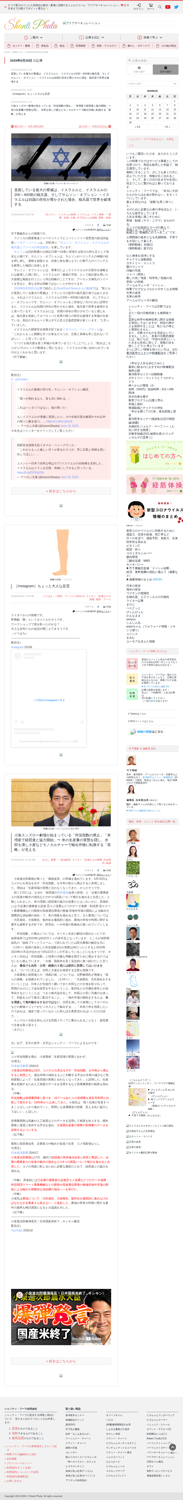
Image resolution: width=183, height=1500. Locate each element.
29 (175, 118)
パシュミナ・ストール (158, 1424)
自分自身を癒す (138, 396)
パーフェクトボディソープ (161, 1447)
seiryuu (131, 619)
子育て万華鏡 (138, 1115)
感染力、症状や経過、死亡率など (147, 534)
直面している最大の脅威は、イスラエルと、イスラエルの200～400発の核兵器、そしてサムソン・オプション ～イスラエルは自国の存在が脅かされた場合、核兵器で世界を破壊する (60, 77)
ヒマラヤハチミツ (75, 1466)
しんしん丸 (133, 622)
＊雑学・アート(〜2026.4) (70, 596)
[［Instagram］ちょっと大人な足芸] (61, 553)
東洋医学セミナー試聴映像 (145, 374)
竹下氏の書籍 (73, 1429)
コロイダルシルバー (139, 553)
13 (160, 109)
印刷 (108, 225)
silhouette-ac (72, 183)
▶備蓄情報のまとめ (139, 579)
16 (130, 114)
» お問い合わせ (13, 1480)
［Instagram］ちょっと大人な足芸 (30, 93)
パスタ (109, 1420)
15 (175, 109)
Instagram (17, 647)
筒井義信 (63, 892)
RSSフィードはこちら (142, 721)
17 (137, 114)
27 (160, 118)
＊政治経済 (64, 859)
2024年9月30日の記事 (28, 288)
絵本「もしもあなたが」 (78, 1433)
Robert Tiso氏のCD (157, 1438)
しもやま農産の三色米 (117, 1429)
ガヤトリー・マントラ (140, 263)
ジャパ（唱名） (136, 274)
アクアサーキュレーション (161, 1457)
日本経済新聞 (19, 1065)
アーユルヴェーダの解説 (142, 300)
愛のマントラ (135, 266)
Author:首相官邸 (63, 828)
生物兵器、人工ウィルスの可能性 (147, 596)
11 (145, 109)
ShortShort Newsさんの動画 (75, 288)
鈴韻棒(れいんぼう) (157, 1433)
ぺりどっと (133, 608)
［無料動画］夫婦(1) (139, 244)
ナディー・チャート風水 (119, 1452)
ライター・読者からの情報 (87, 859)
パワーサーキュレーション (161, 1452)
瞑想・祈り (133, 549)
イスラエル (83, 214)
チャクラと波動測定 (139, 259)
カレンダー (71, 1452)
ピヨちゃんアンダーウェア (161, 1415)
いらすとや (67, 579)
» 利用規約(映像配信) (16, 1476)
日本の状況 (133, 585)
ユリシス (132, 633)
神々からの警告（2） (142, 385)
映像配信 (168, 777)
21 (167, 114)
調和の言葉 (71, 1447)
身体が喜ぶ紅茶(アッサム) (79, 1471)
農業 (53, 859)
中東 (73, 217)
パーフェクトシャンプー (159, 1443)
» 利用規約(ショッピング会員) (21, 1472)
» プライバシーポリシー (18, 1463)
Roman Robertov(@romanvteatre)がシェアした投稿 (48, 741)
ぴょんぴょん (135, 611)
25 (145, 118)
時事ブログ (18, 52)
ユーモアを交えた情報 (140, 641)
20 (160, 114)
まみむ (130, 637)
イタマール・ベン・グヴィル (81, 329)
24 (137, 118)
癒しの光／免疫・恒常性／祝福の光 (149, 277)
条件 (153, 701)
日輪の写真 (133, 270)
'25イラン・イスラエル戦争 (60, 214)
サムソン (19, 251)
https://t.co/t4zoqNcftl (59, 421)
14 (167, 109)
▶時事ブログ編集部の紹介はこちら (143, 810)
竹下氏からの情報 (87, 217)
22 (175, 114)
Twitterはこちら (138, 713)
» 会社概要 (10, 1458)
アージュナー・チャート (78, 1438)
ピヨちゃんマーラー (157, 1420)
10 (137, 109)
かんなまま (133, 615)
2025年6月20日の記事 (37, 52)
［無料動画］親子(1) (139, 248)
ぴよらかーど (113, 1461)
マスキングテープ (115, 1471)
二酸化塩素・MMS (138, 560)
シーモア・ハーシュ (27, 242)
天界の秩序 (133, 296)
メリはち (48, 596)
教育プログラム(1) (145, 400)
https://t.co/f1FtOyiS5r (30, 472)
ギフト (150, 1466)
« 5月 (137, 127)
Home (7, 52)
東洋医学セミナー (152, 777)
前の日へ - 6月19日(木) (28, 126)
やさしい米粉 (113, 1433)
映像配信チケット (75, 1420)
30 (130, 122)
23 (130, 118)
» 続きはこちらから (61, 491)
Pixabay (59, 183)
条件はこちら (103, 229)
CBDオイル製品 (155, 1461)
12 (152, 109)
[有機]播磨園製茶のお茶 (118, 1424)
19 (152, 114)
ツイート (89, 225)
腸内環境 (132, 556)
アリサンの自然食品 (76, 1480)
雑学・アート (103, 599)
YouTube (17, 1230)
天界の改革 (133, 292)
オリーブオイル (114, 1415)
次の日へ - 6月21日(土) (93, 126)
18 (145, 114)
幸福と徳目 (135, 404)
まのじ (46, 859)
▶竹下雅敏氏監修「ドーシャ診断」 (149, 568)
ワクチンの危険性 (137, 593)
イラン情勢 (97, 214)
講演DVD (70, 1424)
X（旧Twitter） (20, 379)
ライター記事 (135, 600)
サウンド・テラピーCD (159, 1429)
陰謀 (108, 863)
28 (167, 118)
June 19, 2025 (69, 425)
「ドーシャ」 (146, 285)
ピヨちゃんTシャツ (116, 1475)
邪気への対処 (135, 281)
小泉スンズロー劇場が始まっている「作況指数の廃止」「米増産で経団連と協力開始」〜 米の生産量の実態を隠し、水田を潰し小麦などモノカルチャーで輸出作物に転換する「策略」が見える (61, 109)
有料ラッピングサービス (159, 1471)
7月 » (167, 127)
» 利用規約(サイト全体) (17, 1467)
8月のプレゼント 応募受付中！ (25, 6)
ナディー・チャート (76, 1443)
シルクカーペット (115, 1457)
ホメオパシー (135, 564)
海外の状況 (133, 589)
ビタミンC (133, 545)
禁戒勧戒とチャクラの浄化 (145, 407)
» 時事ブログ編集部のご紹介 (20, 1454)
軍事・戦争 (104, 217)
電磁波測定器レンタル (158, 1475)
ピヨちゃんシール (115, 1466)
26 (152, 118)
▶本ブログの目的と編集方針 (155, 686)
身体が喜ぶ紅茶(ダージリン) (80, 1475)
